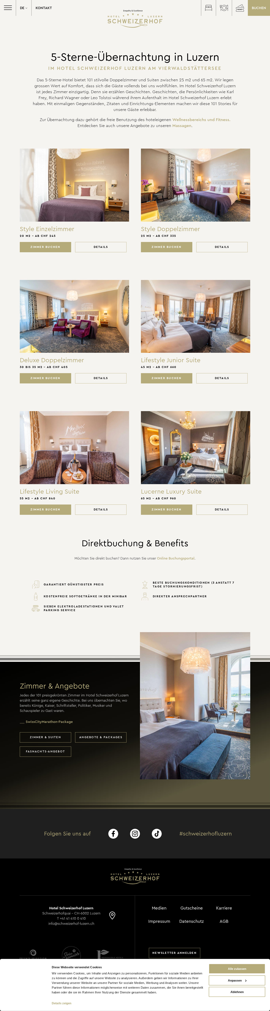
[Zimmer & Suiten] (208, 8)
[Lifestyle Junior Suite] (195, 316)
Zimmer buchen (45, 247)
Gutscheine (191, 908)
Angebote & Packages (100, 737)
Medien (159, 908)
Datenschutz (191, 921)
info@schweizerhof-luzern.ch (71, 923)
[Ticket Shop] (240, 8)
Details (101, 247)
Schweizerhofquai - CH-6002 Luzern (71, 913)
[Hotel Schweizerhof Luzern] (135, 19)
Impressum (159, 921)
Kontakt (44, 8)
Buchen (259, 8)
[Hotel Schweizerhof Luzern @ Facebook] (113, 834)
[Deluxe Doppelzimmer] (74, 316)
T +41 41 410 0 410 (71, 918)
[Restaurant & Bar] (224, 8)
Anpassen (235, 980)
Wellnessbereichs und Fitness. (201, 120)
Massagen (181, 126)
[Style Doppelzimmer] (195, 185)
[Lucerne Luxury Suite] (195, 447)
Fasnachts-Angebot (45, 751)
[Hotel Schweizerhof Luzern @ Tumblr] (157, 834)
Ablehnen (237, 992)
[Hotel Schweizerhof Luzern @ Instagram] (135, 834)
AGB (224, 921)
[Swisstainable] (71, 955)
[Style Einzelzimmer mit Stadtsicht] (74, 185)
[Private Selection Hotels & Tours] (33, 955)
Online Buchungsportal (175, 558)
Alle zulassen (237, 968)
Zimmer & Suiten (45, 737)
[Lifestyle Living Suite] (74, 447)
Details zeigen (61, 1003)
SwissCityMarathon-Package (49, 722)
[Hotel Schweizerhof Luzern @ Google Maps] (112, 917)
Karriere (224, 908)
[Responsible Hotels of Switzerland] (109, 955)
